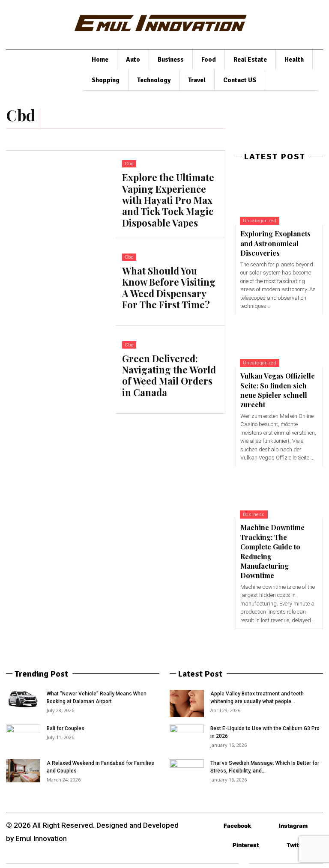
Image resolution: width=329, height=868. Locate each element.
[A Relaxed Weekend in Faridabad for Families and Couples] (23, 770)
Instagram (293, 825)
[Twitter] (273, 845)
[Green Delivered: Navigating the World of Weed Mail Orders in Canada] (61, 370)
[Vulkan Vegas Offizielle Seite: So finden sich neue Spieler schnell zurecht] (279, 341)
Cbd (129, 164)
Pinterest (246, 844)
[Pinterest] (219, 845)
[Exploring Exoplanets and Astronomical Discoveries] (279, 199)
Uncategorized (260, 221)
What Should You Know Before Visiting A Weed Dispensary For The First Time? (168, 287)
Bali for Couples (65, 728)
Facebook (237, 825)
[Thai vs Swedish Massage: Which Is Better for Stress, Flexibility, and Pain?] (187, 770)
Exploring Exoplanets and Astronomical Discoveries (275, 243)
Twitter (297, 844)
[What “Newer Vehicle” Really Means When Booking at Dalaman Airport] (23, 699)
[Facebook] (210, 825)
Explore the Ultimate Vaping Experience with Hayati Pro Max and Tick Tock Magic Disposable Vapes (168, 200)
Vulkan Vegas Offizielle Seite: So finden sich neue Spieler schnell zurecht (277, 390)
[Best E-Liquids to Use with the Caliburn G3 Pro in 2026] (187, 734)
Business (254, 514)
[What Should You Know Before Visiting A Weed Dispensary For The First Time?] (61, 282)
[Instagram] (266, 825)
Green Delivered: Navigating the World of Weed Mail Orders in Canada (169, 375)
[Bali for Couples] (23, 737)
